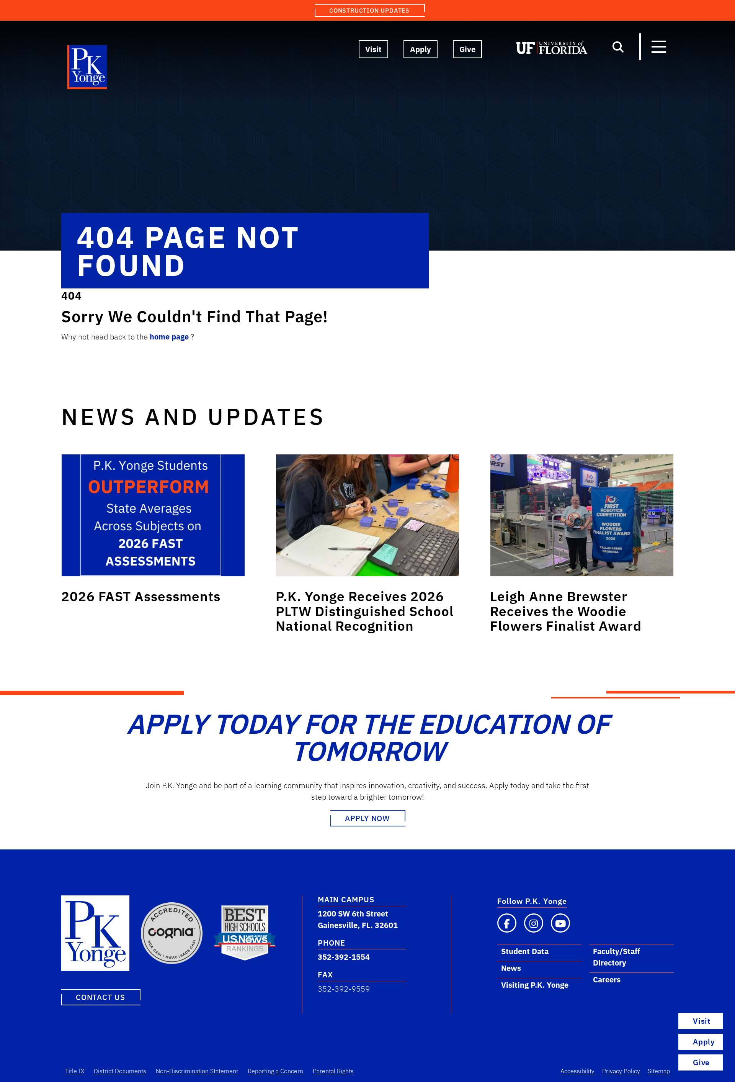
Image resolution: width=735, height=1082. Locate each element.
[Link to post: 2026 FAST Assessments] (153, 515)
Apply (420, 49)
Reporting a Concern (275, 1071)
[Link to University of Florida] (552, 49)
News (511, 968)
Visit (373, 49)
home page (170, 336)
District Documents (120, 1071)
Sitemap (659, 1071)
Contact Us (100, 997)
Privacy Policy (621, 1071)
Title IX (74, 1071)
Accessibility (577, 1071)
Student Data (525, 951)
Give (467, 49)
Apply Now (367, 818)
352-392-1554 (344, 957)
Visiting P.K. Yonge (534, 985)
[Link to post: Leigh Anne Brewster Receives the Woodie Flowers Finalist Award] (582, 515)
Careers (607, 979)
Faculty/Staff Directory (616, 957)
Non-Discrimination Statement (197, 1071)
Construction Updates (369, 10)
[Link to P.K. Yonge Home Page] (87, 69)
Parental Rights (333, 1071)
